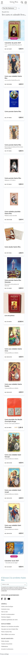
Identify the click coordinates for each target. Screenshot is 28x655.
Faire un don (4, 612)
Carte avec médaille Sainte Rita (13, 77)
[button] (9, 8)
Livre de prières (9, 315)
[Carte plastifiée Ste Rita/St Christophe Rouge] (14, 407)
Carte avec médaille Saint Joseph (13, 491)
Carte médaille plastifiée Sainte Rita (12, 212)
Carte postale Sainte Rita (13, 111)
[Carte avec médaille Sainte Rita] (14, 63)
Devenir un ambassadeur (7, 614)
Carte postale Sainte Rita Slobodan (13, 281)
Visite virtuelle (5, 641)
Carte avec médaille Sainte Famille (13, 385)
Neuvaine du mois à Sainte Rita (9, 629)
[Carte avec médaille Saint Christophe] (14, 512)
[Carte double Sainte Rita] (14, 234)
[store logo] (14, 2)
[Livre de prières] (14, 303)
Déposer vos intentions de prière (10, 626)
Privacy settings (4, 654)
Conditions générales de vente (9, 620)
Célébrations (4, 646)
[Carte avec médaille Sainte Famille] (14, 371)
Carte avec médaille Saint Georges (13, 456)
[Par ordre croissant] (19, 8)
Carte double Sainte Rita (12, 247)
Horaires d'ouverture (6, 644)
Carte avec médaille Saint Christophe (13, 526)
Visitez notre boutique (7, 606)
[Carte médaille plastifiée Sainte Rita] (14, 199)
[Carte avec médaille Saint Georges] (14, 442)
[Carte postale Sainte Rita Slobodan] (14, 267)
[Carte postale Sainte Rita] (14, 98)
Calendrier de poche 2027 (13, 43)
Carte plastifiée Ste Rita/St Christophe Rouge (13, 420)
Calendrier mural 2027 (12, 561)
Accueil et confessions (7, 649)
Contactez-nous (5, 609)
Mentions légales (5, 617)
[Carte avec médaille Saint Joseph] (14, 477)
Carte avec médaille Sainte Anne (13, 350)
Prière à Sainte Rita (6, 632)
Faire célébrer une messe (8, 634)
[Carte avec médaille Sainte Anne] (14, 336)
